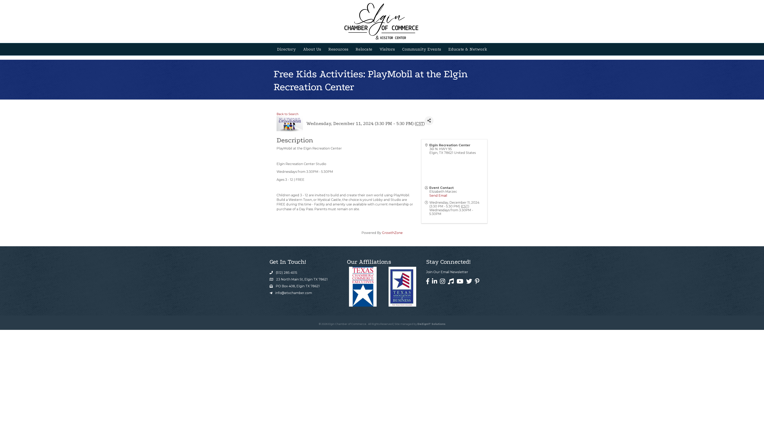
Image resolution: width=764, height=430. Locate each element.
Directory (286, 49)
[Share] (429, 120)
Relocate (364, 49)
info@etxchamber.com (293, 293)
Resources (338, 49)
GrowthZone (392, 233)
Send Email (438, 195)
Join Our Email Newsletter (447, 272)
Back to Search (287, 114)
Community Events (421, 49)
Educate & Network (467, 49)
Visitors (387, 49)
